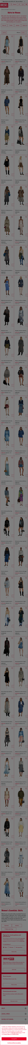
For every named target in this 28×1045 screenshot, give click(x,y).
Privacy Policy (6, 1034)
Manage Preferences (16, 1032)
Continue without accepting (14, 1042)
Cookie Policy (15, 1034)
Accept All (14, 1038)
